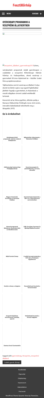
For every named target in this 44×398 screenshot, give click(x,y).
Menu (9, 13)
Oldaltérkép (22, 378)
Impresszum (22, 382)
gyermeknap (17, 356)
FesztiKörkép (22, 5)
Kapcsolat (22, 374)
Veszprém (26, 356)
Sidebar (35, 13)
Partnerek (22, 391)
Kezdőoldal (22, 369)
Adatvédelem (22, 387)
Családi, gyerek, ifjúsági (12, 362)
